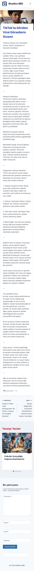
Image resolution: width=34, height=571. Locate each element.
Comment (8, 496)
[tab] (13, 471)
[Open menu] (30, 3)
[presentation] (17, 443)
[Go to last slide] (5, 451)
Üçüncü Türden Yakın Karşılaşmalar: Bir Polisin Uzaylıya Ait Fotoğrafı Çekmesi (8, 408)
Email (6, 531)
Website (7, 540)
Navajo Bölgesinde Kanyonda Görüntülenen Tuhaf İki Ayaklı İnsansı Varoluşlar (25, 408)
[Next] (28, 451)
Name (6, 523)
